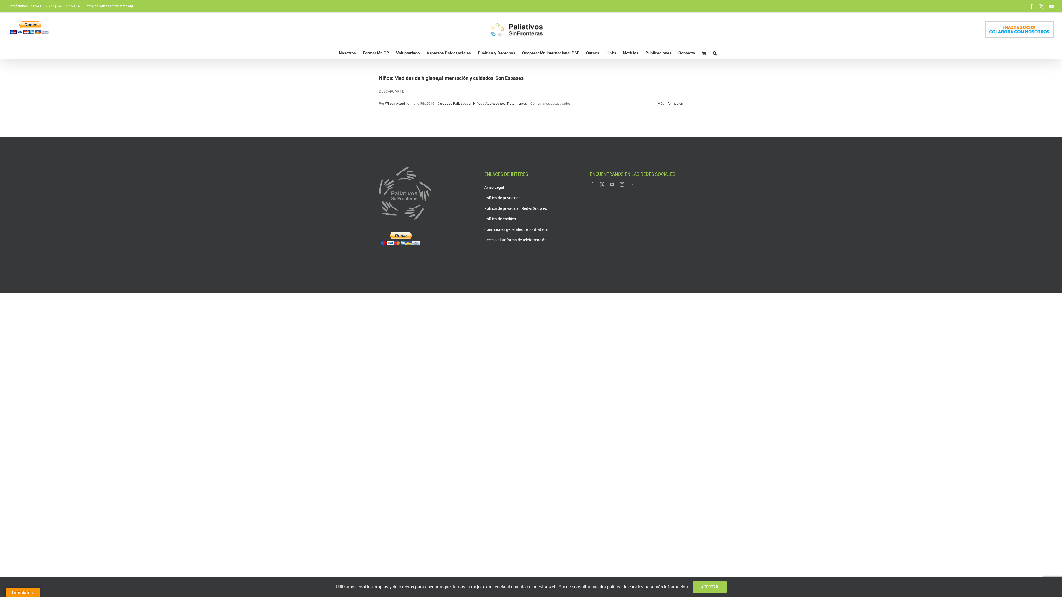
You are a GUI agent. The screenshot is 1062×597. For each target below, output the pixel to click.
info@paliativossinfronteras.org (109, 6)
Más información (670, 104)
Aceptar (710, 587)
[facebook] (592, 184)
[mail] (632, 184)
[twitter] (602, 184)
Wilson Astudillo (397, 104)
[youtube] (612, 184)
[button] (715, 53)
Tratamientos (517, 104)
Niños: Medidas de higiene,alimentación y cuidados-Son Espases (451, 78)
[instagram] (622, 184)
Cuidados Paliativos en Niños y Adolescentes (471, 104)
